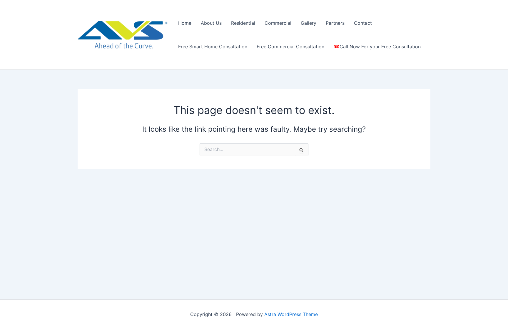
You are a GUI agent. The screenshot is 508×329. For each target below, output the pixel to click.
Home (184, 23)
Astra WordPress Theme (291, 314)
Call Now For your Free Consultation (380, 46)
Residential (243, 23)
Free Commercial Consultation (290, 46)
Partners (335, 23)
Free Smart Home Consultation (212, 46)
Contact (363, 23)
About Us (211, 23)
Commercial (278, 23)
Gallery (308, 23)
